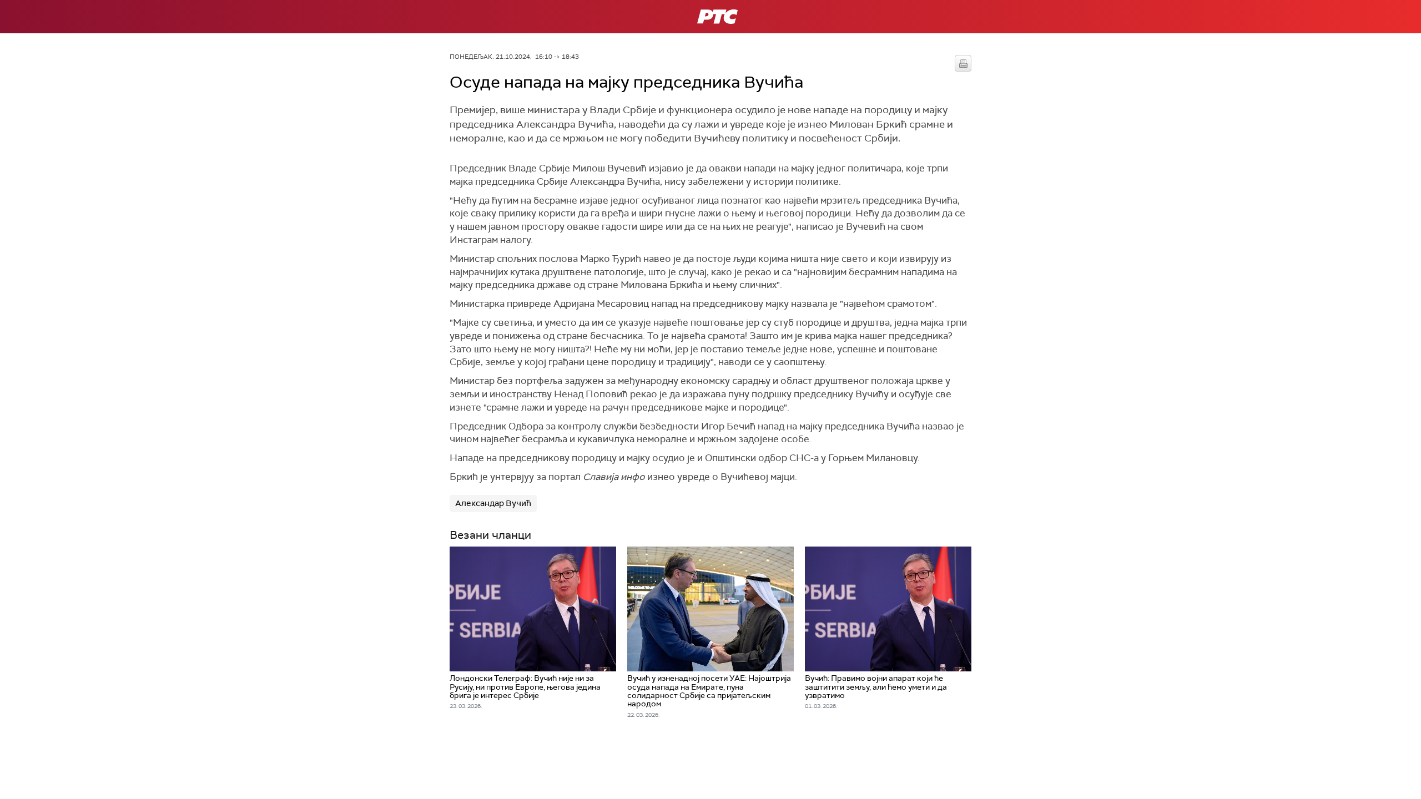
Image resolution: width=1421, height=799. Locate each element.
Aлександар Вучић (493, 503)
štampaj (963, 63)
